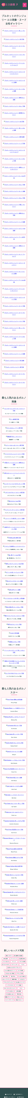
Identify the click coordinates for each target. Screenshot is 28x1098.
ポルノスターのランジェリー (10, 988)
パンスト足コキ (6, 961)
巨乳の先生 (19, 994)
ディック (14, 961)
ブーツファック (14, 958)
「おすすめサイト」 (19, 1094)
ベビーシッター (14, 964)
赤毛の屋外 (5, 958)
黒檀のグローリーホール (10, 997)
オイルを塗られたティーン (10, 970)
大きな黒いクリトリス (20, 982)
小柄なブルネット (19, 1000)
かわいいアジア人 (6, 979)
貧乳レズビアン (9, 955)
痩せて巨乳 (5, 976)
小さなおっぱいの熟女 (9, 973)
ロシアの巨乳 (20, 970)
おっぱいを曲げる (22, 976)
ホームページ (9, 1094)
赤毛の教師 (18, 991)
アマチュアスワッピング (8, 982)
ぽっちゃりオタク (5, 964)
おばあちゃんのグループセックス (14, 967)
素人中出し (13, 976)
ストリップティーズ (9, 1000)
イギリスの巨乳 (22, 961)
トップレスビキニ (10, 985)
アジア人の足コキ (10, 991)
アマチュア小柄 (19, 973)
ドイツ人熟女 (18, 985)
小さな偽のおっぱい (10, 994)
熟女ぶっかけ (20, 997)
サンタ (23, 964)
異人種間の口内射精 (18, 955)
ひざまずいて (22, 979)
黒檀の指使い (14, 979)
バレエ (21, 988)
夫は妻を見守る (22, 958)
